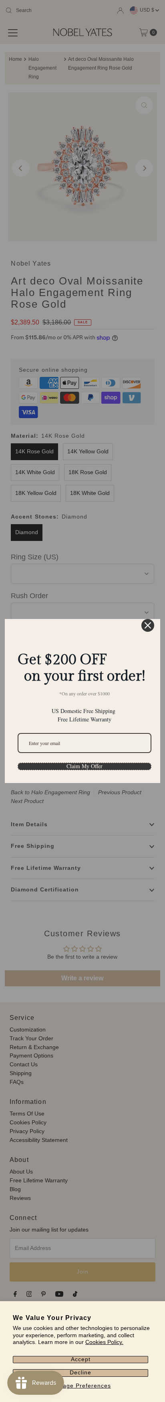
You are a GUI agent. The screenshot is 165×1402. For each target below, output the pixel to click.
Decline (80, 1373)
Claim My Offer (84, 766)
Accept (81, 1359)
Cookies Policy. (104, 1342)
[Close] (147, 625)
